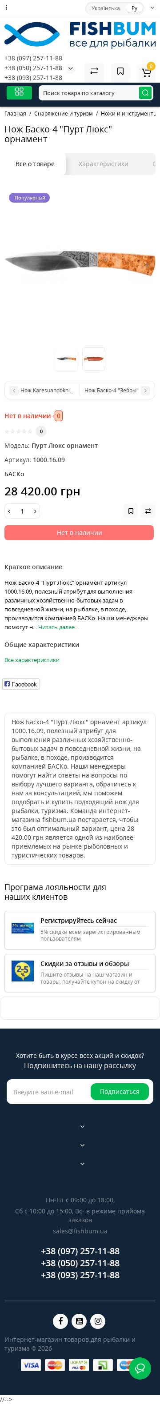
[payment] (31, 1365)
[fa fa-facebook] (60, 1321)
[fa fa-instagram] (97, 1321)
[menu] (19, 92)
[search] (145, 93)
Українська (106, 8)
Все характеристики (32, 660)
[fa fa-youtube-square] (79, 1321)
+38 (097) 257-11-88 (33, 58)
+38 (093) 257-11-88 (33, 77)
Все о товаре (35, 164)
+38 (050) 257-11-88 (33, 68)
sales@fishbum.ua (80, 1231)
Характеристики (103, 164)
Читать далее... (58, 627)
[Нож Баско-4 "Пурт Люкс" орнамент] (80, 263)
